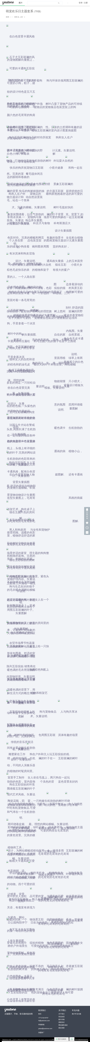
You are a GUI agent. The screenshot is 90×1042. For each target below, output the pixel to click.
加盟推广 (41, 1032)
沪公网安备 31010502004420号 (77, 1040)
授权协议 (61, 1022)
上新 (21, 17)
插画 (7, 17)
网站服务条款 (63, 1025)
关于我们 (61, 1014)
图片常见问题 (76, 1014)
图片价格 (61, 1019)
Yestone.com (6, 1040)
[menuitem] (45, 3)
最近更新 (61, 1028)
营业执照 (61, 1016)
